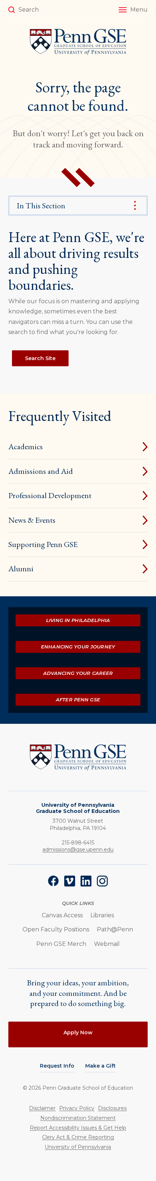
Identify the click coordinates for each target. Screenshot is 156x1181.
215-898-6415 (78, 842)
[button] (133, 10)
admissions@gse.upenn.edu (78, 849)
